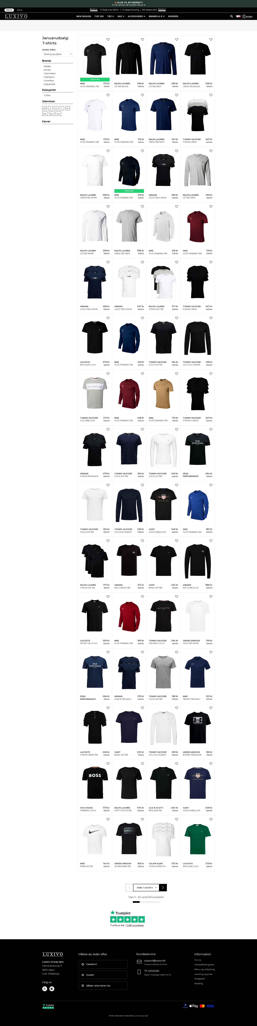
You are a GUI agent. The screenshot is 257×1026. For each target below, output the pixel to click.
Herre (9, 10)
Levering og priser (203, 974)
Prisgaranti (199, 978)
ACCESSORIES (136, 16)
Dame (19, 10)
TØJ (109, 16)
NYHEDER (173, 16)
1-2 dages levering (130, 9)
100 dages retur (149, 9)
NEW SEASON (83, 16)
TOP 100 (99, 16)
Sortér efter (49, 49)
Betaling (198, 983)
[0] (237, 16)
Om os (197, 960)
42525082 (153, 970)
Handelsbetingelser (204, 964)
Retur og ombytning (204, 969)
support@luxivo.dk (154, 960)
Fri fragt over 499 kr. (109, 9)
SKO (120, 16)
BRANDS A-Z (156, 16)
